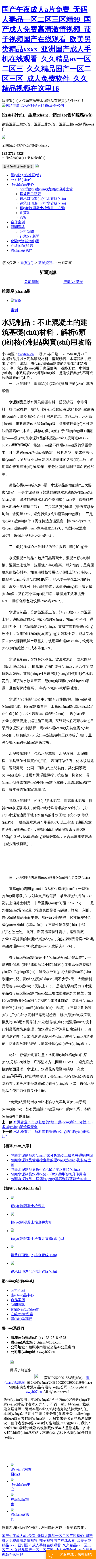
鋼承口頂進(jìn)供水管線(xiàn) (43, 198)
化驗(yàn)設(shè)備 (25, 241)
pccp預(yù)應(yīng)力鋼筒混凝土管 (46, 189)
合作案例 (18, 222)
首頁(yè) (27, 263)
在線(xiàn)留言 (22, 246)
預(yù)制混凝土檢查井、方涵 (42, 208)
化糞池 (25, 213)
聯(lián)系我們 (21, 250)
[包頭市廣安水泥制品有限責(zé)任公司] (33, 105)
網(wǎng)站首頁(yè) (26, 175)
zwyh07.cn (26, 354)
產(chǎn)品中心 (22, 184)
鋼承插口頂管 (30, 194)
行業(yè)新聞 (30, 236)
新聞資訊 (18, 227)
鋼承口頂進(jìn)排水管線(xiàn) (43, 203)
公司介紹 (18, 1290)
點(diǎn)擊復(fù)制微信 (18, 166)
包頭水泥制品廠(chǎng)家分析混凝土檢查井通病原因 (52, 1155)
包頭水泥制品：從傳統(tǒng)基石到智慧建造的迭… (51, 1179)
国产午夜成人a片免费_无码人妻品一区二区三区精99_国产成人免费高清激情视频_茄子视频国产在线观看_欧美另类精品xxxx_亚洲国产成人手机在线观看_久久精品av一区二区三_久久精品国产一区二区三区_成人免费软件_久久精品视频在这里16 (46, 48)
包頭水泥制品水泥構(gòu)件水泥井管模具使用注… (50, 1174)
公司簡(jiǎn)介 (21, 180)
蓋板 (23, 217)
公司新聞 (27, 231)
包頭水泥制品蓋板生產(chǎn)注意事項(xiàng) (45, 1169)
